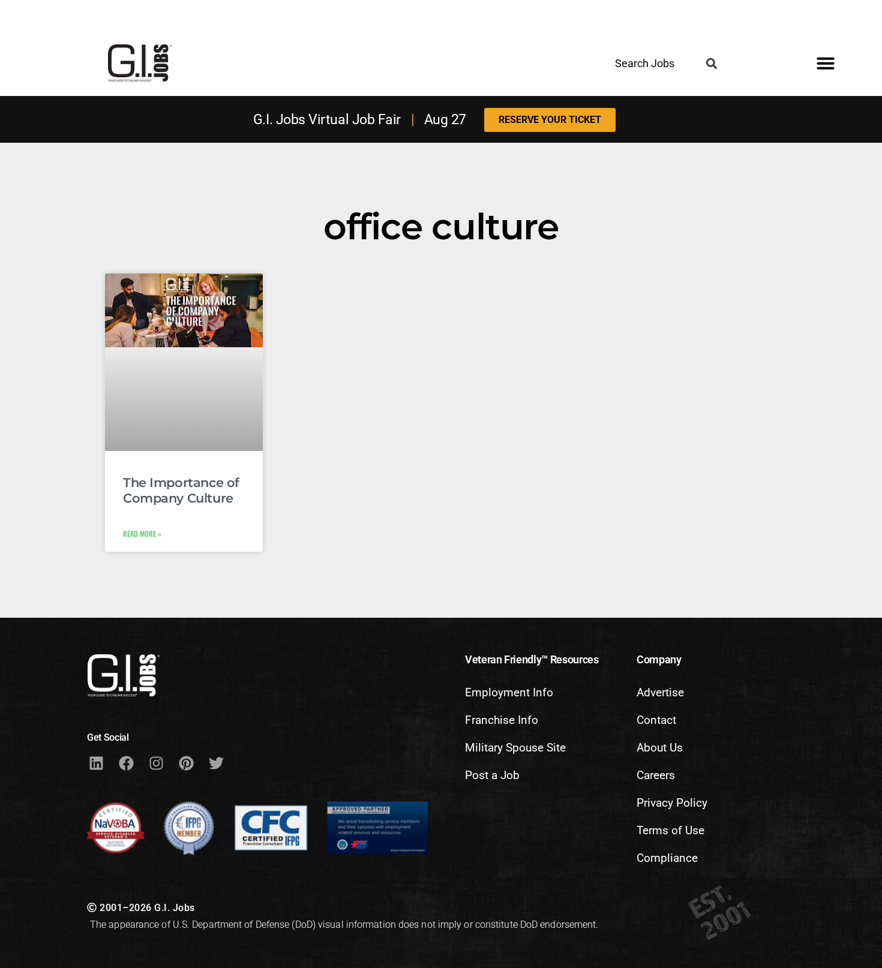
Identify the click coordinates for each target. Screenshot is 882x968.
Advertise (660, 692)
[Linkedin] (96, 763)
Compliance (667, 858)
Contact (656, 720)
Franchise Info (501, 720)
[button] (711, 64)
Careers (656, 775)
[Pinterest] (186, 763)
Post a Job (492, 775)
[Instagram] (156, 763)
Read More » (142, 533)
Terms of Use (670, 830)
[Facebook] (126, 763)
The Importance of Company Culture (181, 490)
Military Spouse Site (515, 747)
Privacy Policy (672, 803)
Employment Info (509, 692)
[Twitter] (216, 763)
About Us (660, 747)
